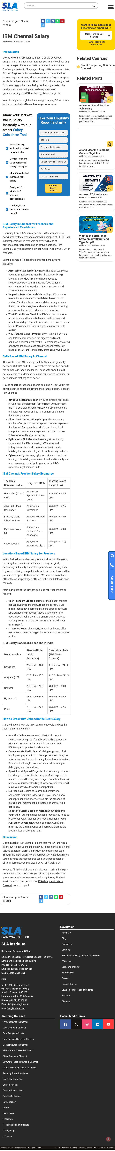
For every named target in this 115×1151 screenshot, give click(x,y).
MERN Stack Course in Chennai (18, 1050)
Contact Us (67, 944)
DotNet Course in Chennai (15, 1045)
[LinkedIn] (52, 21)
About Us (66, 932)
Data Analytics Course (13, 1033)
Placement (8, 1119)
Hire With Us (68, 972)
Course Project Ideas (13, 1090)
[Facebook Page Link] (65, 1024)
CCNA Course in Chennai (15, 1056)
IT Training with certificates (16, 1124)
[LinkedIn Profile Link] (97, 1024)
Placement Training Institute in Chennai (81, 955)
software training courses (37, 104)
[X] (48, 21)
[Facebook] (43, 21)
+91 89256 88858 (18, 1000)
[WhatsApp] (57, 21)
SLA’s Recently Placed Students (77, 990)
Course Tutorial (10, 1084)
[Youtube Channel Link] (108, 1024)
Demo (6, 1107)
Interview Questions (13, 1079)
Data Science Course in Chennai (18, 1039)
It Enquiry (7, 1136)
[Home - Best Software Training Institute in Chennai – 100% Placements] (10, 5)
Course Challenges (12, 1096)
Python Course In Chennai (15, 1022)
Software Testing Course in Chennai (20, 1062)
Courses (66, 949)
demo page (8, 1113)
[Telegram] (43, 25)
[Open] (111, 7)
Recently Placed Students (15, 1073)
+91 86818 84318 (18, 965)
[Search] (94, 5)
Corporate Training (71, 967)
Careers (65, 978)
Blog (64, 938)
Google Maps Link (16, 973)
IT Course (66, 961)
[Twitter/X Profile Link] (76, 1024)
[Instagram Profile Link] (87, 1024)
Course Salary (9, 1102)
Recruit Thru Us (69, 984)
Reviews (66, 995)
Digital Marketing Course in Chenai (19, 1067)
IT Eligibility (8, 1130)
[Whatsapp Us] (112, 555)
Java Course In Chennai (14, 1027)
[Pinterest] (62, 21)
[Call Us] (112, 564)
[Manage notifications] (108, 1139)
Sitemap (66, 1001)
